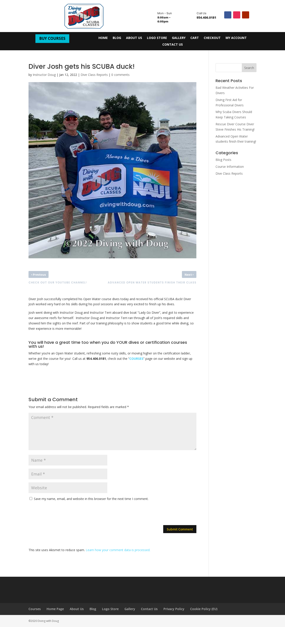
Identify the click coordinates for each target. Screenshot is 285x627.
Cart (194, 38)
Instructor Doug (44, 75)
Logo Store (157, 38)
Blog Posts (223, 160)
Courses (34, 609)
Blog (117, 38)
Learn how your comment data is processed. (118, 550)
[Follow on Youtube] (245, 14)
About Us (134, 38)
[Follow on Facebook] (227, 14)
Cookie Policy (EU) (203, 609)
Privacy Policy (173, 609)
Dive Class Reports (94, 75)
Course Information (230, 166)
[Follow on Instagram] (236, 14)
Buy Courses (52, 38)
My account (236, 38)
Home (103, 38)
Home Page (55, 609)
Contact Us (172, 45)
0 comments (120, 75)
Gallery (178, 38)
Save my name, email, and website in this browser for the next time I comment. (91, 499)
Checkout (212, 38)
